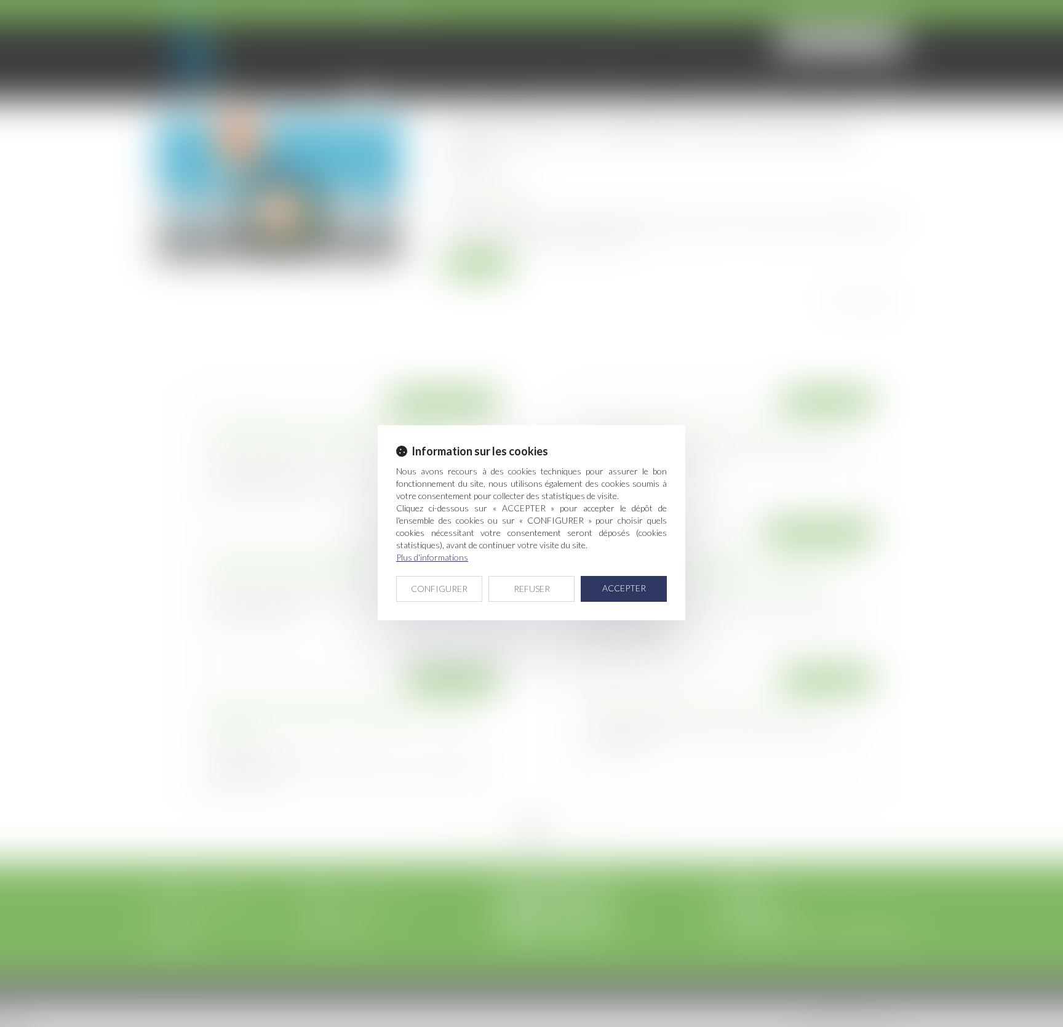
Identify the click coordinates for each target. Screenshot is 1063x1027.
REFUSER (532, 588)
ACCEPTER (624, 588)
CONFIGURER (439, 588)
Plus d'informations (432, 557)
